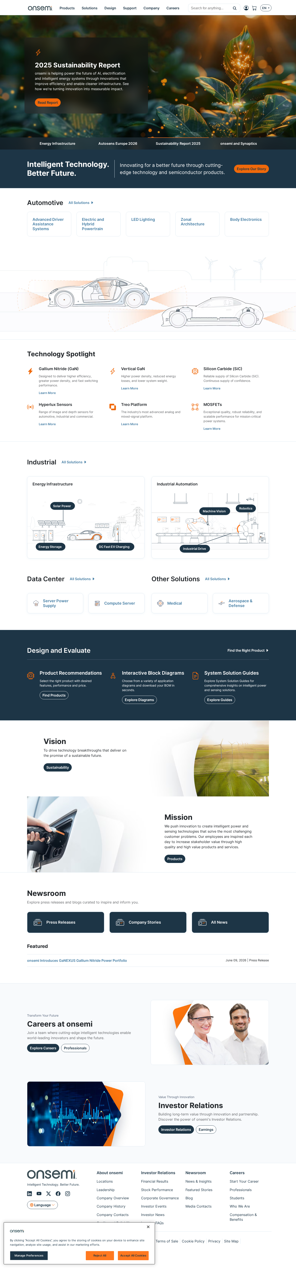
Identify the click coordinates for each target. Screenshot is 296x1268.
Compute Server (119, 603)
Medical (174, 603)
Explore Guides (219, 700)
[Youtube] (40, 1193)
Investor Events (153, 1206)
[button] (234, 8)
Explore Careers (43, 1048)
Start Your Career (244, 1181)
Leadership (106, 1190)
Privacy (214, 1241)
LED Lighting (143, 219)
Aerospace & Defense (240, 603)
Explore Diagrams (139, 700)
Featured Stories (198, 1190)
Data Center (46, 579)
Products (174, 859)
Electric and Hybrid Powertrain (93, 224)
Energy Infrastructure (57, 143)
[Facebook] (59, 1193)
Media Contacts (198, 1206)
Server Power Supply (55, 603)
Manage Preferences (29, 1255)
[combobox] (208, 8)
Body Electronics (246, 219)
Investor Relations (176, 1129)
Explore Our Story (251, 169)
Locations (105, 1181)
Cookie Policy (193, 1241)
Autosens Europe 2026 (117, 143)
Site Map (231, 1241)
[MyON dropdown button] (247, 8)
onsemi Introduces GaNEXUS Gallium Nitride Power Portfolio (77, 960)
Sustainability (57, 767)
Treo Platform (134, 404)
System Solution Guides (231, 673)
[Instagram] (67, 1193)
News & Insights (198, 1181)
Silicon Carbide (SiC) (222, 368)
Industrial (41, 462)
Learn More (47, 393)
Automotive (45, 203)
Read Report (48, 102)
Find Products (54, 695)
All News (219, 922)
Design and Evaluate (59, 650)
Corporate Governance (160, 1198)
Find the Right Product (246, 650)
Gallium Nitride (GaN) (59, 368)
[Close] (148, 1227)
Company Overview (113, 1198)
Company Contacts (112, 1215)
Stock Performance (157, 1190)
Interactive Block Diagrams (153, 673)
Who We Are (240, 1206)
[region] (79, 1243)
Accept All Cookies (133, 1255)
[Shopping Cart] (256, 8)
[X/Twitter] (49, 1193)
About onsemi (110, 1172)
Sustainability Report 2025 (178, 143)
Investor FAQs (152, 1223)
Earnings (206, 1129)
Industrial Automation (177, 484)
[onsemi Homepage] (40, 8)
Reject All (99, 1255)
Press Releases (60, 922)
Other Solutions (175, 579)
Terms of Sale (167, 1241)
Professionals (75, 1048)
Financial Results (154, 1181)
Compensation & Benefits (243, 1217)
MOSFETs (212, 404)
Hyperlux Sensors (55, 404)
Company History (111, 1206)
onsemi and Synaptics (238, 143)
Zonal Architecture (193, 221)
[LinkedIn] (30, 1193)
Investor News (152, 1215)
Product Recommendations (71, 673)
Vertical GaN (133, 368)
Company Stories (145, 922)
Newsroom (195, 1172)
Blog (189, 1198)
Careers (237, 1172)
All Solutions (79, 202)
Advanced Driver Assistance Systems (48, 224)
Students (237, 1198)
